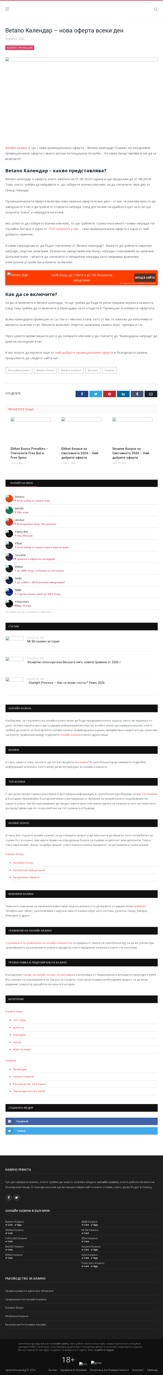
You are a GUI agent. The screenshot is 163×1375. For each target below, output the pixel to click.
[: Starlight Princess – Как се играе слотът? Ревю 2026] (15, 685)
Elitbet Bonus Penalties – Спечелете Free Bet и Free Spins (29, 453)
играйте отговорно (104, 1349)
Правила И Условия (73, 1370)
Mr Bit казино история (43, 641)
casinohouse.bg (15, 1370)
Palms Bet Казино (16, 1238)
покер (17, 1042)
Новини (11, 1060)
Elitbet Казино (14, 1255)
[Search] (156, 9)
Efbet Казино (90, 1238)
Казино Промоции (19, 47)
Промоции (20, 1069)
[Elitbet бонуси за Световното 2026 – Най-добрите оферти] (81, 430)
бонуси (109, 370)
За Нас (52, 1370)
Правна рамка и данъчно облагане (29, 1291)
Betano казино (16, 148)
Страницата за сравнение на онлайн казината (38, 943)
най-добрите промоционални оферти (84, 352)
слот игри (19, 1020)
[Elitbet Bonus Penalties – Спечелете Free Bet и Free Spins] (31, 430)
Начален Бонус (23, 863)
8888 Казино (89, 1222)
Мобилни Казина (16, 1316)
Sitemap (152, 1370)
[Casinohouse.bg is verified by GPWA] (96, 1363)
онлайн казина (70, 735)
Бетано (93, 370)
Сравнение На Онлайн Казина (25, 1299)
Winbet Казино (14, 1230)
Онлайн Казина (21, 483)
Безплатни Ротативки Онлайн (25, 1324)
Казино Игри (14, 1011)
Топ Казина (149, 794)
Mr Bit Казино (90, 1230)
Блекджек (19, 1035)
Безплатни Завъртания (29, 870)
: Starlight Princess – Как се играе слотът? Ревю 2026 (66, 683)
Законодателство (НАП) (29, 1091)
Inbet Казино (90, 1255)
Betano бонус (45, 370)
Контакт (138, 1370)
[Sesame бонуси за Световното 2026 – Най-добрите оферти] (132, 430)
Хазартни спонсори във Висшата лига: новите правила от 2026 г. (74, 662)
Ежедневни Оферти (26, 877)
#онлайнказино (19, 370)
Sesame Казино (91, 1246)
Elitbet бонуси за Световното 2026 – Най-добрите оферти (80, 453)
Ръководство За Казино (29, 1084)
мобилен (140, 906)
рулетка (18, 1027)
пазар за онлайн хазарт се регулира (48, 975)
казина (83, 762)
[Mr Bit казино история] (15, 644)
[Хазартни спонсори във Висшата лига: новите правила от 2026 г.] (15, 665)
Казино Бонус (15, 854)
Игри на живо (22, 1049)
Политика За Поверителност (109, 1370)
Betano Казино (71, 370)
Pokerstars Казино (93, 1263)
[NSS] (83, 1364)
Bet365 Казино (14, 1246)
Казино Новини (23, 1076)
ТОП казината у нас (63, 229)
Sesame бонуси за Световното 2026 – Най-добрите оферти (131, 453)
